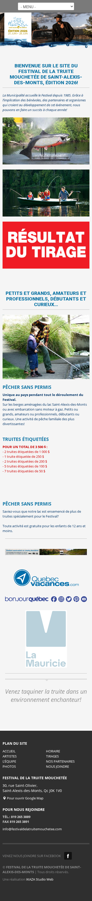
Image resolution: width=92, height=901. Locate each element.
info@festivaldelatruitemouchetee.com (32, 829)
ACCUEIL (9, 751)
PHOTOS (9, 766)
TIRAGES (52, 756)
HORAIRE (53, 751)
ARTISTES (10, 756)
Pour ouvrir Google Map (24, 798)
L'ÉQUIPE (9, 761)
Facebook (68, 856)
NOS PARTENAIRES (60, 761)
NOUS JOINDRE (57, 766)
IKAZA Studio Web (39, 879)
